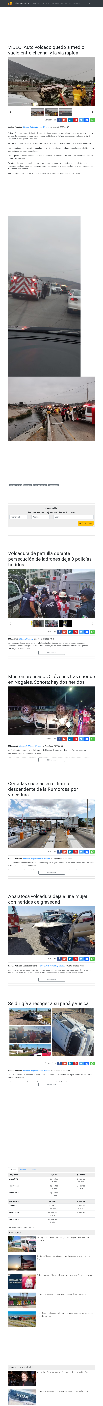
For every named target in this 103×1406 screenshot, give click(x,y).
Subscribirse (86, 523)
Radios (68, 4)
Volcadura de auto (15, 485)
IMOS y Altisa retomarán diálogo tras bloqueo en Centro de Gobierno (63, 1239)
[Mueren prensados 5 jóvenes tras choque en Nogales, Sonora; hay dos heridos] (86, 738)
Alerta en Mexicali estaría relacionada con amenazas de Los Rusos (63, 1257)
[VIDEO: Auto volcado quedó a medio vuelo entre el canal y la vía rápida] (86, 120)
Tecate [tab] (33, 1170)
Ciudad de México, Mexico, (30, 746)
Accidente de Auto (40, 485)
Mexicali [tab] (23, 1170)
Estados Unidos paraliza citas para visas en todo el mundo (62, 1391)
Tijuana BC (27, 485)
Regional (36, 4)
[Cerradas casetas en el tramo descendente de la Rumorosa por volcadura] (86, 851)
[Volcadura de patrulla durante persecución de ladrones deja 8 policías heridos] (86, 631)
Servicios (76, 4)
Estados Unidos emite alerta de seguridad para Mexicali (61, 1294)
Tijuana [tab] (13, 1170)
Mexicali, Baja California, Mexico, (37, 859)
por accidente (53, 485)
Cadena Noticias (21, 3)
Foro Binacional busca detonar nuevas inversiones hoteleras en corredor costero (65, 1314)
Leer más (52, 653)
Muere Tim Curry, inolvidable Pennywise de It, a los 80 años (62, 1372)
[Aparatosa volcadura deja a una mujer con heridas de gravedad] (86, 958)
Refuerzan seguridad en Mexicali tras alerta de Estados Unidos (64, 1275)
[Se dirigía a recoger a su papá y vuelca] (86, 1063)
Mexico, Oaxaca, (26, 639)
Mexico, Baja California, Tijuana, (36, 127)
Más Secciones (57, 4)
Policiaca (45, 4)
